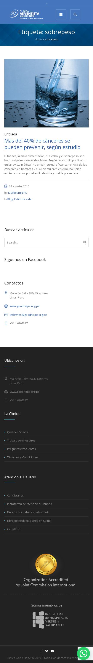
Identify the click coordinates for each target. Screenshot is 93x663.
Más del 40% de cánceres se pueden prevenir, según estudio (42, 144)
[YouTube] (52, 651)
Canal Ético (14, 529)
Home (38, 39)
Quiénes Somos (17, 432)
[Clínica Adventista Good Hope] (26, 14)
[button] (83, 653)
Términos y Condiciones (22, 457)
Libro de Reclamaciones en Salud (29, 521)
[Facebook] (40, 651)
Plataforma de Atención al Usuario (29, 504)
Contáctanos (15, 495)
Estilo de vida (23, 199)
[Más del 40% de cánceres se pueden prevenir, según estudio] (46, 93)
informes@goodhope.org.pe (28, 315)
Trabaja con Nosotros (21, 440)
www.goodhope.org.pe (25, 306)
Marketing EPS (17, 193)
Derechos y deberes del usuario (28, 512)
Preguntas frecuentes (21, 449)
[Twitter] (46, 651)
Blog (10, 199)
